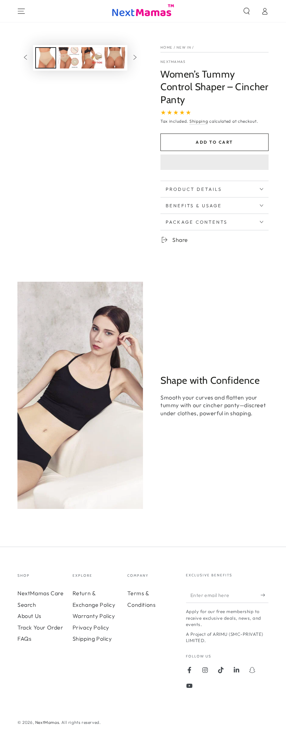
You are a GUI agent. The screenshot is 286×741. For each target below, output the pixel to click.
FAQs (24, 638)
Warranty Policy (94, 615)
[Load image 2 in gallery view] (68, 58)
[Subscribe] (265, 595)
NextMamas (173, 61)
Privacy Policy (91, 627)
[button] (214, 163)
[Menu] (21, 11)
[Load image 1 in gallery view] (45, 58)
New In (183, 47)
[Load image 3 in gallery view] (91, 58)
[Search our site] (247, 11)
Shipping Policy (92, 638)
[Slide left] (25, 58)
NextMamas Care (40, 593)
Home (166, 47)
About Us (29, 615)
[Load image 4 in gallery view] (114, 58)
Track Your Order (40, 627)
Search (26, 604)
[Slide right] (135, 58)
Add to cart (214, 142)
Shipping (198, 121)
